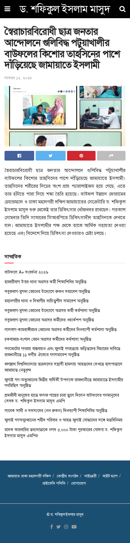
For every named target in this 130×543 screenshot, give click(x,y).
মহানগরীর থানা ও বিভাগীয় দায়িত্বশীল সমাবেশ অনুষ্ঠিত (47, 301)
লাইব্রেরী (90, 476)
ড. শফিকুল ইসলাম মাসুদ (65, 9)
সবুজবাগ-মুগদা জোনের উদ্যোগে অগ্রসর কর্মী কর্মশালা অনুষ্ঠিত (52, 310)
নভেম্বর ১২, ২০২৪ (18, 77)
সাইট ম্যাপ (110, 476)
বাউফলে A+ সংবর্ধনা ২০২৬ (26, 272)
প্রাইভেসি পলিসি (53, 483)
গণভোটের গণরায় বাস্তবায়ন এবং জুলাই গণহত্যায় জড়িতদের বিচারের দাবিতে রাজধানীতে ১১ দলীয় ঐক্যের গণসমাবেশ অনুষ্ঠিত (62, 351)
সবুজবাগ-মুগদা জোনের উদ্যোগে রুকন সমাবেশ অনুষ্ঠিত (47, 291)
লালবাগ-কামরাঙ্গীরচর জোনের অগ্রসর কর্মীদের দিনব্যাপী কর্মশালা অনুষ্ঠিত (61, 329)
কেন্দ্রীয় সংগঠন (67, 476)
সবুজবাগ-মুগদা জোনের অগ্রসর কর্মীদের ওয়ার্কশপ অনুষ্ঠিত (49, 320)
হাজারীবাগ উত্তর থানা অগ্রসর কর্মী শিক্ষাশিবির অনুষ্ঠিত (45, 282)
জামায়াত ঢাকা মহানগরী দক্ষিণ (29, 476)
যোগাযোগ (78, 483)
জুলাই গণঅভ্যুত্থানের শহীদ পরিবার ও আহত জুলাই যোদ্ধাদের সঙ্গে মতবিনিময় (64, 420)
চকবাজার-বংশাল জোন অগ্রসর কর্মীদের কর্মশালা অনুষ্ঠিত (48, 339)
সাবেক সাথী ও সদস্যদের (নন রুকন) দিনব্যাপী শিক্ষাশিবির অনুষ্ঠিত (56, 410)
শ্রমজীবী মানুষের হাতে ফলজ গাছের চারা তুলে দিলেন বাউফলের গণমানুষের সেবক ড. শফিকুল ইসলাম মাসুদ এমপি (62, 398)
